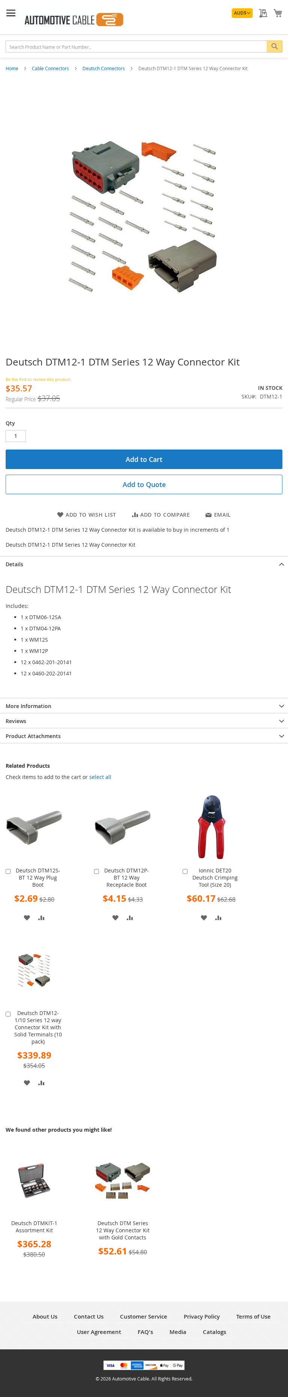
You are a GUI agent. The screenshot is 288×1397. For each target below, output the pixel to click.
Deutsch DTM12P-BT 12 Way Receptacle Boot (126, 877)
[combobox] (144, 47)
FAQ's (145, 1332)
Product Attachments (33, 736)
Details (14, 564)
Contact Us (89, 1316)
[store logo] (73, 17)
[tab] (144, 563)
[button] (242, 13)
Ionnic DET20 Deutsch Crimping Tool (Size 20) (215, 877)
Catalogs (214, 1332)
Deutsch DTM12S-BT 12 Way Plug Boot (38, 877)
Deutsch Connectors (104, 68)
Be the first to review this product (38, 379)
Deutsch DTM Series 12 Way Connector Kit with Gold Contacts (123, 1230)
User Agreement (99, 1332)
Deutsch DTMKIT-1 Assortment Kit (34, 1227)
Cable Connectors (51, 68)
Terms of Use (253, 1316)
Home (13, 68)
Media (178, 1332)
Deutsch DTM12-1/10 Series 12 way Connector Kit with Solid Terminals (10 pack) (38, 1027)
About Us (45, 1316)
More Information (28, 706)
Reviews (16, 721)
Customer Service (143, 1316)
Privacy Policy (202, 1316)
